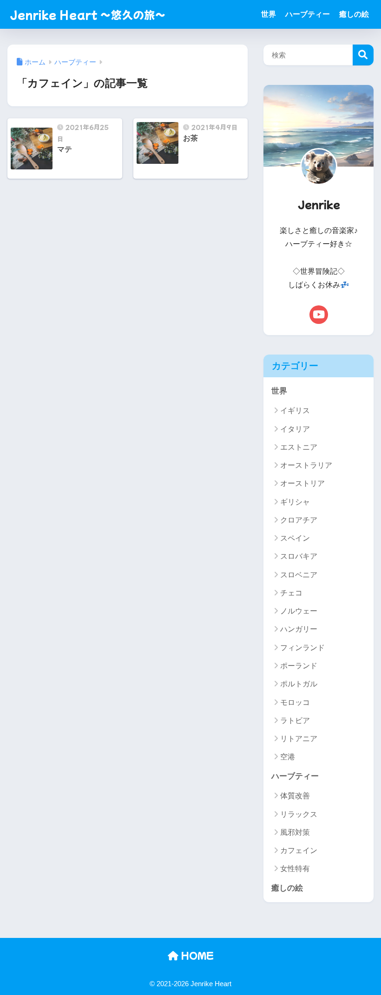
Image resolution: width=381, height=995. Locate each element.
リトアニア (298, 739)
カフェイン (298, 850)
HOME (196, 955)
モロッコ (295, 702)
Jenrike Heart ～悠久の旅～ (88, 14)
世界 (268, 14)
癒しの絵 (354, 14)
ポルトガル (298, 684)
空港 (287, 757)
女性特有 (295, 868)
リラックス (298, 814)
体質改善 (295, 796)
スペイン (295, 538)
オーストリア (302, 483)
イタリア (295, 429)
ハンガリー (298, 629)
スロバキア (298, 556)
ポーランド (298, 666)
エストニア (298, 447)
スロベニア (298, 575)
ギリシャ (295, 502)
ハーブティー (307, 14)
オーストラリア (306, 465)
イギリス (295, 410)
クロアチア (298, 520)
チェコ (291, 593)
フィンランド (302, 648)
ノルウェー (298, 611)
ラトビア (295, 720)
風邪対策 (295, 832)
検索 (363, 55)
